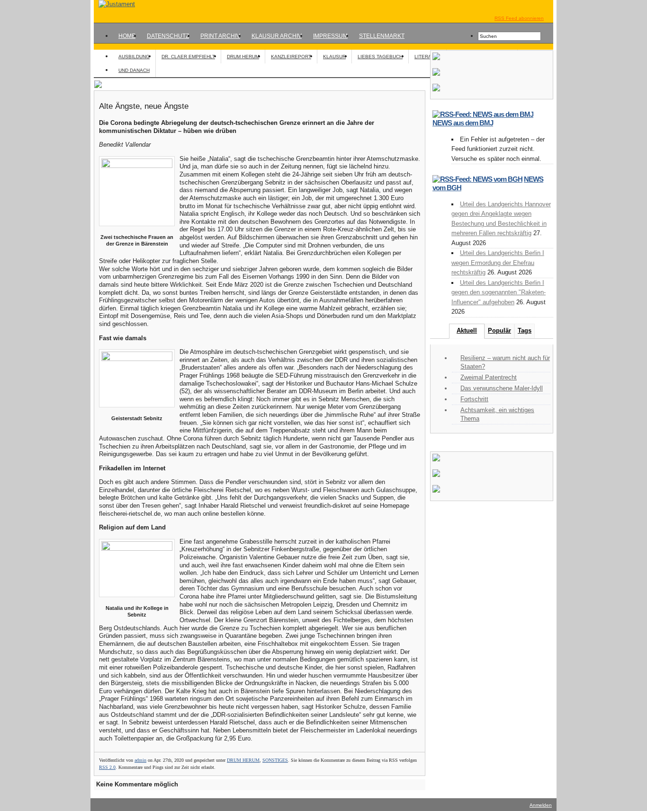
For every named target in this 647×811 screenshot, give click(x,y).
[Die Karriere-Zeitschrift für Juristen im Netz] (114, 4)
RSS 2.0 (107, 767)
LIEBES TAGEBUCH (380, 56)
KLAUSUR (334, 56)
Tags (524, 330)
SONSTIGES (275, 760)
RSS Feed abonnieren (519, 18)
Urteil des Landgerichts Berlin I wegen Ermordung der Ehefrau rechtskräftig (497, 262)
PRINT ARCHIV (220, 36)
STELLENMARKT (381, 36)
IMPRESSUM (330, 36)
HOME (126, 36)
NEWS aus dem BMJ (462, 123)
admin (140, 760)
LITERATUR (427, 56)
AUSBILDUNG (134, 56)
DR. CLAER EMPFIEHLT (188, 56)
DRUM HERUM (243, 56)
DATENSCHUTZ (168, 36)
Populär (499, 330)
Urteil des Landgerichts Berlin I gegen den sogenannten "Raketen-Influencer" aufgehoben (498, 292)
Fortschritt (474, 399)
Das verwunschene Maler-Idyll (501, 388)
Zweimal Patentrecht (488, 377)
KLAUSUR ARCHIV (277, 36)
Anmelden (541, 805)
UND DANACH (134, 70)
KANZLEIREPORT (291, 56)
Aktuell (467, 330)
